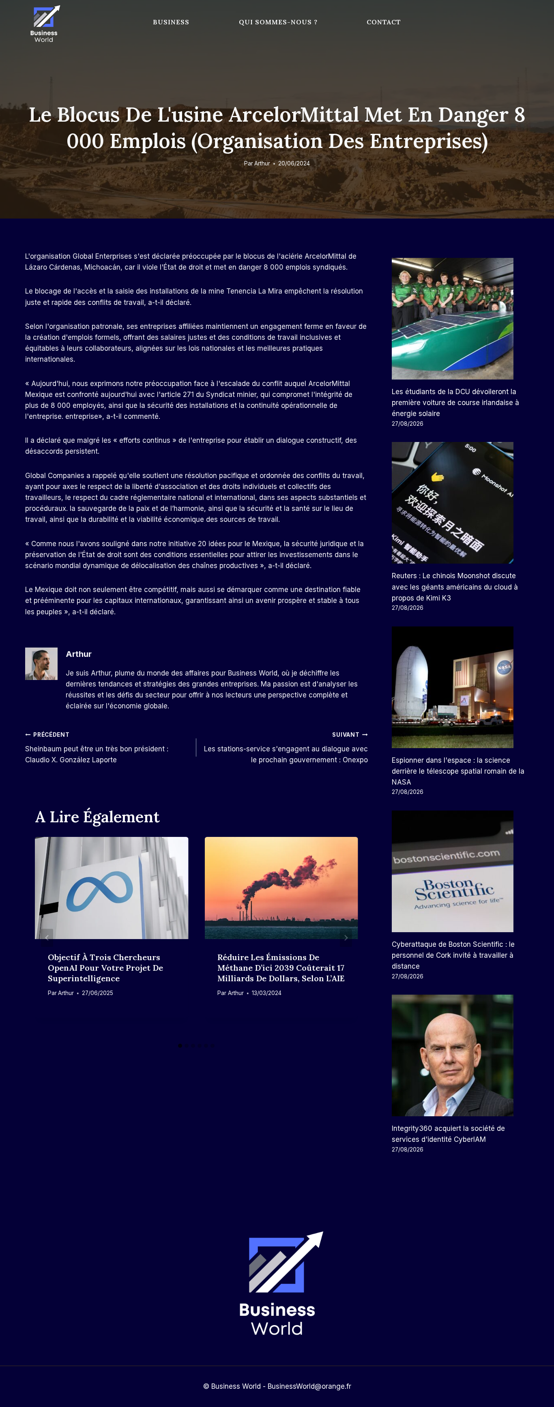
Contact (384, 22)
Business (171, 22)
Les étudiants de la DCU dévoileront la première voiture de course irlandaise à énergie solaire (455, 403)
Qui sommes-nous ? (278, 22)
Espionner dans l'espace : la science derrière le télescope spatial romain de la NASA (458, 771)
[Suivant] (346, 938)
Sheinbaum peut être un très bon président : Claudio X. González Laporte (96, 747)
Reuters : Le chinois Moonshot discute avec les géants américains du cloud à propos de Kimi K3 (455, 587)
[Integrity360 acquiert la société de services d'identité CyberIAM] (460, 1055)
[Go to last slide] (47, 938)
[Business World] (43, 24)
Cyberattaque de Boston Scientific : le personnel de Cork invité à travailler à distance (453, 955)
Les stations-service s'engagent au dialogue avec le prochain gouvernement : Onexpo (285, 747)
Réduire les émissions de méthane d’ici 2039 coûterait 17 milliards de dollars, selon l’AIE (281, 967)
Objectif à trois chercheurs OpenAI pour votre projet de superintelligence (105, 967)
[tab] (180, 1046)
